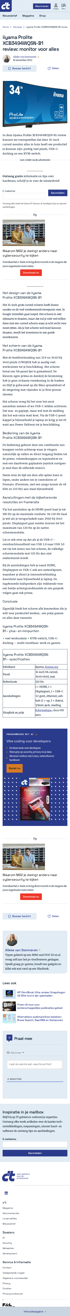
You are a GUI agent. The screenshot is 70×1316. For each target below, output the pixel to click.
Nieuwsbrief (9, 1223)
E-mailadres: (9, 191)
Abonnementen (11, 1213)
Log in (7, 61)
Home (6, 26)
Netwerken (8, 1248)
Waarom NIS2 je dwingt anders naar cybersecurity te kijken (30, 253)
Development (10, 1253)
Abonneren (42, 6)
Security (7, 1242)
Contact (7, 1267)
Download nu (31, 272)
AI (4, 1237)
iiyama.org (51, 667)
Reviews (17, 26)
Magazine (8, 1207)
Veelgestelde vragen (14, 1272)
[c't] (6, 6)
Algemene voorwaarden (15, 1278)
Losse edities (10, 1218)
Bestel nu (14, 768)
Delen (55, 68)
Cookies (7, 1288)
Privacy (7, 1283)
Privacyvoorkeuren (13, 1293)
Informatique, (43, 710)
